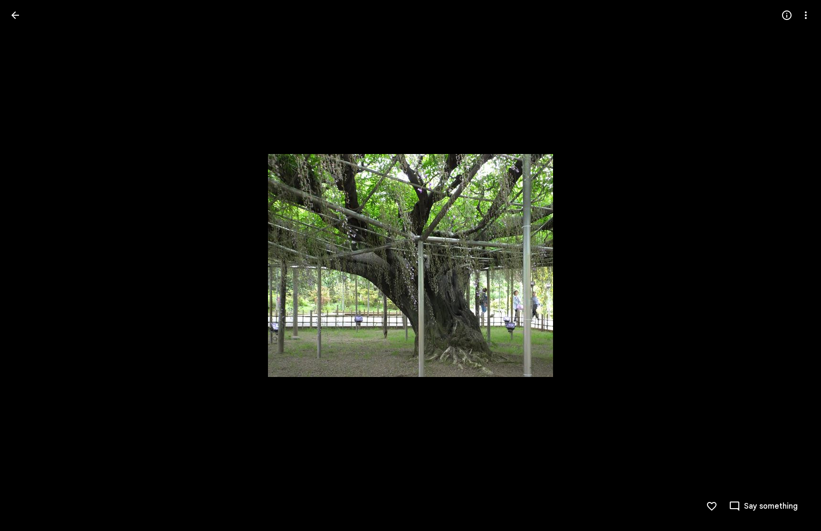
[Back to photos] (15, 15)
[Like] (711, 506)
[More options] (805, 15)
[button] (26, 265)
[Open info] (786, 15)
